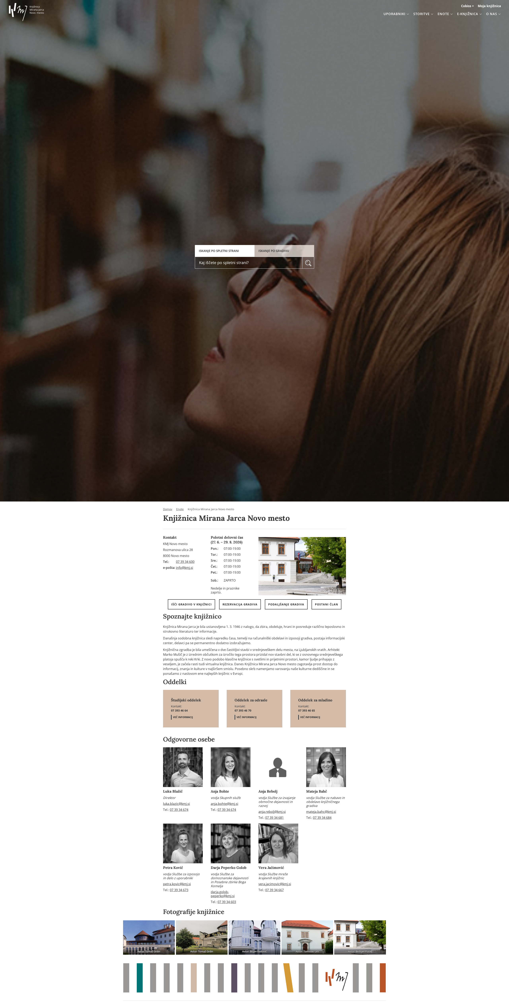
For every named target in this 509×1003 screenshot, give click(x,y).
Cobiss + (467, 6)
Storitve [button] (421, 14)
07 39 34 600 (185, 562)
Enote (180, 509)
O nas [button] (491, 14)
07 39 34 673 (179, 890)
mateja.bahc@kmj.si (321, 811)
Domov (167, 509)
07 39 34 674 (179, 809)
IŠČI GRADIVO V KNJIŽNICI (191, 604)
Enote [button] (443, 14)
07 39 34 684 (322, 817)
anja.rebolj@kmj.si (272, 811)
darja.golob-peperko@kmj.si (223, 894)
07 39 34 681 (274, 817)
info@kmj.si (184, 567)
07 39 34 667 (274, 890)
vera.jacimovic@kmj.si (274, 884)
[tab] (224, 251)
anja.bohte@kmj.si (224, 804)
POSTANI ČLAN (326, 604)
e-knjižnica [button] (467, 14)
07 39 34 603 (227, 902)
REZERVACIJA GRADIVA (239, 604)
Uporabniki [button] (394, 14)
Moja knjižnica (489, 6)
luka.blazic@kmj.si (176, 804)
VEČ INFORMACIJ (183, 717)
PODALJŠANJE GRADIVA (286, 604)
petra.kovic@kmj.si (177, 884)
